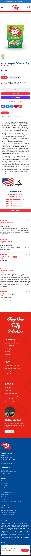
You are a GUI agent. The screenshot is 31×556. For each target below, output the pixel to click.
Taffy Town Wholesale (6, 494)
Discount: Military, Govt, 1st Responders (11, 501)
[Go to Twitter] (12, 106)
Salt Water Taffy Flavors (11, 343)
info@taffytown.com (10, 459)
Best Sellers (8, 352)
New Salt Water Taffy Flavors (8, 512)
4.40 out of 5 (19, 194)
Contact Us (4, 485)
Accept (25, 550)
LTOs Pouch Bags (5, 517)
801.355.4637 (8, 457)
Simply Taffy (8, 374)
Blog (2, 490)
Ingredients (14, 113)
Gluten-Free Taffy (9, 402)
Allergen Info (17, 117)
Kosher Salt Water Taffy (11, 396)
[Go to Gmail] (20, 106)
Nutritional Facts (6, 117)
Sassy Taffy (8, 371)
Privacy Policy (4, 499)
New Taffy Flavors (9, 349)
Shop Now (9, 431)
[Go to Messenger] (7, 106)
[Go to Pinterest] (16, 106)
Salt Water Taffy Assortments (13, 368)
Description (5, 113)
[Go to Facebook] (3, 106)
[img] (3, 220)
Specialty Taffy (9, 377)
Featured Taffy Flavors (11, 346)
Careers (3, 487)
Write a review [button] (15, 210)
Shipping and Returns (6, 492)
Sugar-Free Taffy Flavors (11, 393)
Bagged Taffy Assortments (12, 365)
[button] (4, 66)
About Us (3, 481)
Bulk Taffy (7, 354)
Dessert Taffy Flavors (10, 399)
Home (2, 13)
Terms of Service (5, 496)
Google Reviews (5, 483)
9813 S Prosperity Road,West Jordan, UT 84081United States (7, 453)
